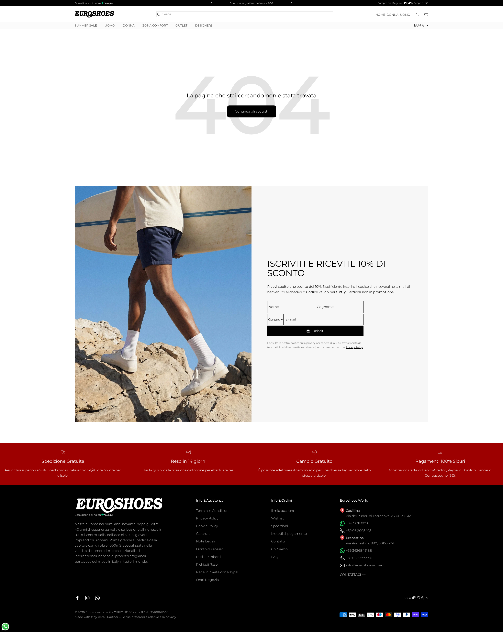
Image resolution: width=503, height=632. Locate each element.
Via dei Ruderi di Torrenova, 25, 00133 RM (378, 516)
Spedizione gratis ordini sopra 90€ (251, 3)
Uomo (405, 14)
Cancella (325, 14)
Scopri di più (421, 3)
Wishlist (277, 518)
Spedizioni (279, 526)
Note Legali (205, 541)
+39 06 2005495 (358, 531)
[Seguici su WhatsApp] (97, 598)
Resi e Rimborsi (208, 557)
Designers (204, 25)
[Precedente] (210, 3)
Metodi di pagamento (289, 534)
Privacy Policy (354, 347)
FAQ (274, 557)
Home (380, 14)
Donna (392, 14)
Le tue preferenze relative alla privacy (148, 617)
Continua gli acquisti (251, 111)
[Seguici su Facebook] (77, 598)
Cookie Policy (207, 526)
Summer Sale (86, 25)
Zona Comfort (155, 25)
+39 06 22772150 (359, 558)
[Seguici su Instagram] (87, 598)
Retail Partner (108, 617)
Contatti (278, 541)
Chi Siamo (279, 549)
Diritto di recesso (210, 549)
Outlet (181, 25)
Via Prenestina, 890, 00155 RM (370, 543)
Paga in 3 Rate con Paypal (217, 572)
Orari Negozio (207, 580)
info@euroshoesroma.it (365, 565)
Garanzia (203, 534)
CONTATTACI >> (353, 575)
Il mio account (282, 511)
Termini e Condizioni (212, 511)
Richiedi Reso (207, 564)
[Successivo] (292, 3)
